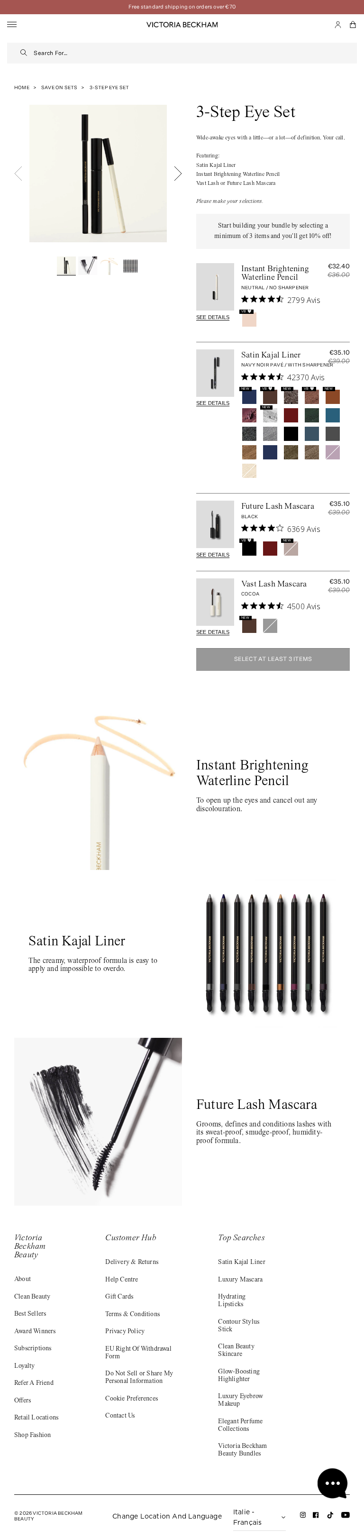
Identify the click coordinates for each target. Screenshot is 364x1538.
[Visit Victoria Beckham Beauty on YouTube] (345, 1517)
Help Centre (121, 1280)
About (22, 1279)
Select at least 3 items (273, 659)
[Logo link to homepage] (182, 24)
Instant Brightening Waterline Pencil (275, 273)
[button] (353, 24)
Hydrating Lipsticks (232, 1301)
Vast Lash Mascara (274, 584)
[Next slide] (178, 173)
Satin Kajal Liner (270, 355)
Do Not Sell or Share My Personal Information (139, 1378)
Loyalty (24, 1366)
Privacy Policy (125, 1331)
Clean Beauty (32, 1297)
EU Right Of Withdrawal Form (138, 1353)
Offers (22, 1401)
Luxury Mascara (240, 1280)
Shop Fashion (32, 1435)
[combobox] (195, 53)
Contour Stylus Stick (238, 1326)
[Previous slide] (18, 173)
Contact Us (120, 1416)
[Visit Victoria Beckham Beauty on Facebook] (316, 1517)
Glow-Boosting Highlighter (239, 1376)
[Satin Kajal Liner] (215, 373)
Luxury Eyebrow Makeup (240, 1400)
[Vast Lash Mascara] (215, 602)
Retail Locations (36, 1418)
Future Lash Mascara (277, 507)
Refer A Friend (34, 1383)
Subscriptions (33, 1349)
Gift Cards (119, 1297)
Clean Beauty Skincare (236, 1351)
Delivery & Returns (131, 1262)
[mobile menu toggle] (12, 24)
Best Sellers (30, 1314)
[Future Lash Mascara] (215, 524)
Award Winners (35, 1331)
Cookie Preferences (131, 1399)
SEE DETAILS (212, 317)
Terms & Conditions (132, 1314)
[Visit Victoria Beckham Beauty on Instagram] (303, 1517)
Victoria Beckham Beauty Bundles (242, 1450)
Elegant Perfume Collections (240, 1426)
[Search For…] (24, 53)
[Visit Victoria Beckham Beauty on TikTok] (330, 1518)
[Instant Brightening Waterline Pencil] (215, 287)
